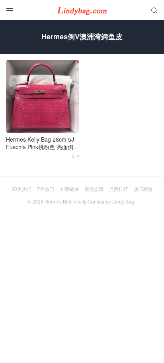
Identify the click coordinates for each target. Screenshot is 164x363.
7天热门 (45, 188)
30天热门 (21, 188)
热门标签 (143, 188)
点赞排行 (118, 188)
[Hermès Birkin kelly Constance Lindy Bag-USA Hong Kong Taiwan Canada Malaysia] (82, 10)
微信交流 (93, 188)
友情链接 (69, 188)
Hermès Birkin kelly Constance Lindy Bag (89, 201)
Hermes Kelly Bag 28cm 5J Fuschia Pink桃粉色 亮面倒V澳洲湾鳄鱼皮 (41, 143)
